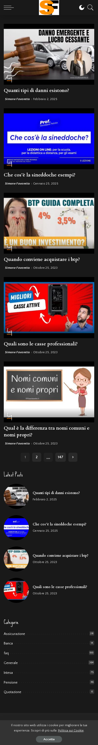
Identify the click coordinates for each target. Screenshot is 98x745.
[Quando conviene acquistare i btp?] (49, 223)
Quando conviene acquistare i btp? (42, 259)
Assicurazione (14, 634)
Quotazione (12, 692)
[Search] (89, 7)
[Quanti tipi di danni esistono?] (49, 54)
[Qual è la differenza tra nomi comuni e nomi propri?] (49, 391)
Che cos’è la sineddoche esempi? (39, 175)
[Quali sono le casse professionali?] (49, 307)
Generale (11, 663)
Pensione (11, 683)
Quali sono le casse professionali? (41, 344)
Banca (8, 643)
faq (9, 78)
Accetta (49, 739)
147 (60, 457)
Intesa (8, 673)
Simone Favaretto (17, 99)
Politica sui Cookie (71, 730)
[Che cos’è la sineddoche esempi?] (49, 138)
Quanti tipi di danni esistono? (36, 90)
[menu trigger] (10, 7)
